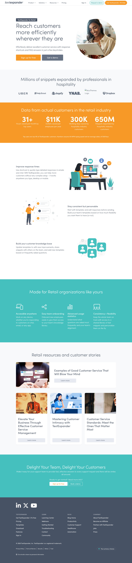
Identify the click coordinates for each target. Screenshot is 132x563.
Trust (51, 548)
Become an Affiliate (100, 521)
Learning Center (48, 518)
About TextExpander (100, 518)
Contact (45, 532)
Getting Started (47, 525)
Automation (72, 532)
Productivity (72, 521)
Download (20, 528)
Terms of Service (31, 548)
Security (40, 548)
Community (46, 535)
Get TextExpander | (116, 3)
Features (19, 532)
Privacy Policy (20, 548)
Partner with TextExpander (103, 525)
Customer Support (74, 525)
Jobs (95, 528)
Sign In (84, 3)
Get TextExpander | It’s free (26, 518)
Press (95, 532)
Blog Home (72, 518)
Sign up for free (28, 57)
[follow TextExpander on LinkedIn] (19, 507)
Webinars (45, 521)
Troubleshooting (48, 528)
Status (46, 548)
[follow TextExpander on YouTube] (35, 507)
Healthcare (72, 528)
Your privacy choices (107, 549)
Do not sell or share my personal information (31, 554)
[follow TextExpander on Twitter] (26, 507)
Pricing (64, 3)
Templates (20, 525)
